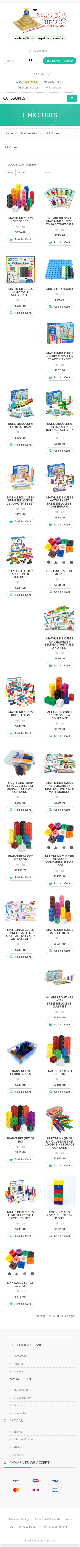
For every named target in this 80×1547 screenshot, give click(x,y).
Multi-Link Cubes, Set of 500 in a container (60, 715)
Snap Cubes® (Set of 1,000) (20, 858)
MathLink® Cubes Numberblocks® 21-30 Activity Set (20, 500)
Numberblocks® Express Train (20, 425)
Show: (48, 172)
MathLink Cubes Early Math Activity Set (20, 292)
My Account (40, 50)
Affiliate (18, 1447)
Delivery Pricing (19, 1519)
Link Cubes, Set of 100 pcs (20, 1284)
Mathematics (29, 133)
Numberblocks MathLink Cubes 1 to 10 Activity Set (59, 221)
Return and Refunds (47, 1519)
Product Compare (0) (20, 164)
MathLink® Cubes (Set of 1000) (59, 931)
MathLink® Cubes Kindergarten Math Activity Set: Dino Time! (59, 643)
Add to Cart (23, 239)
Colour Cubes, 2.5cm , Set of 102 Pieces (59, 1215)
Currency (42, 74)
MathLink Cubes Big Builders (20, 713)
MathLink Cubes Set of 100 (20, 220)
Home (9, 133)
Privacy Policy (27, 1526)
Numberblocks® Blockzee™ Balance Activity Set (59, 428)
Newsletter (20, 1413)
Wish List (19, 1405)
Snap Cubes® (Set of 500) (60, 1072)
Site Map (19, 1371)
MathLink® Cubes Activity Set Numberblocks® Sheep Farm (59, 502)
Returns (18, 1363)
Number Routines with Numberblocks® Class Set (59, 1002)
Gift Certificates (23, 1439)
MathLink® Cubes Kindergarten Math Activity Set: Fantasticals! (20, 934)
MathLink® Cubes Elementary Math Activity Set (20, 1215)
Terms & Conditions (55, 1526)
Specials (18, 1455)
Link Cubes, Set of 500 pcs (59, 572)
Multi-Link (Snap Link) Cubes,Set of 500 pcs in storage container (20, 787)
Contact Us (20, 1356)
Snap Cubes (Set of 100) (20, 1140)
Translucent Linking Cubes (20, 1072)
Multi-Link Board (59, 288)
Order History (22, 1397)
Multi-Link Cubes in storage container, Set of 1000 (59, 861)
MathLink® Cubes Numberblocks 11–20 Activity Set (59, 356)
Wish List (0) (55, 82)
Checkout (55, 87)
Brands (18, 1431)
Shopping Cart (30, 87)
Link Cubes (52, 133)
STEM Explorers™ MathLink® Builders (20, 574)
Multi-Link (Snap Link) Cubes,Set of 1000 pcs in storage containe (59, 1143)
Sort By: (10, 172)
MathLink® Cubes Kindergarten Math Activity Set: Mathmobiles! (59, 787)
